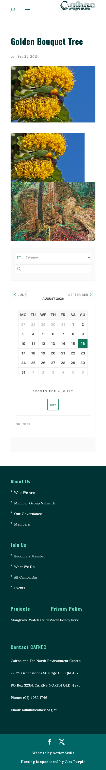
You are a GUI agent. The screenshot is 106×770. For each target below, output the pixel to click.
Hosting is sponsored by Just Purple (53, 761)
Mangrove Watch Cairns (31, 620)
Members (22, 524)
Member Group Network (34, 503)
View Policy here (65, 620)
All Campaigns (25, 577)
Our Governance (28, 514)
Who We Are (24, 492)
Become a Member (29, 556)
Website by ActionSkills (53, 753)
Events (19, 588)
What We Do (24, 567)
